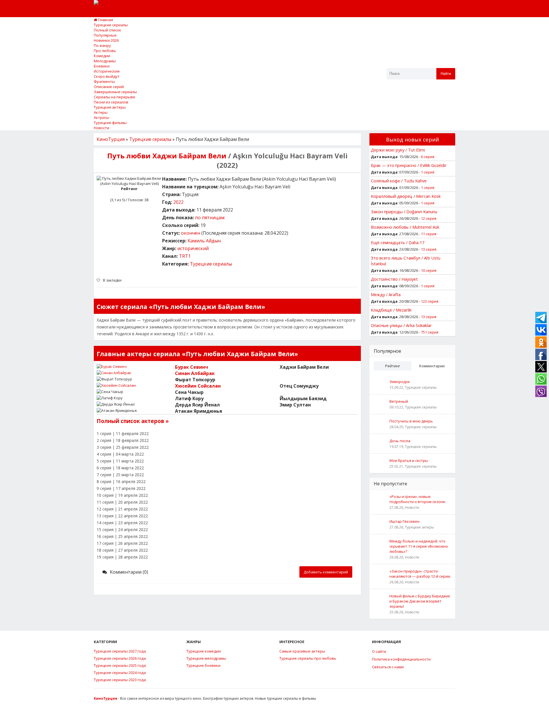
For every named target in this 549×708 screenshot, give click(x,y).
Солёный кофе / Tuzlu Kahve (399, 181)
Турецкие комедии (203, 651)
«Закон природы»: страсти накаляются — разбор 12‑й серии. (420, 574)
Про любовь (105, 50)
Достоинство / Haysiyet (394, 279)
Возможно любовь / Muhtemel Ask (405, 227)
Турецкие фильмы (110, 122)
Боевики (102, 66)
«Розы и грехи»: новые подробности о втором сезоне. (417, 499)
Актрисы (101, 117)
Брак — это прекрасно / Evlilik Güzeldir (409, 165)
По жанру (102, 45)
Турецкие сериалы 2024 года (120, 672)
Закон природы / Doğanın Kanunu (404, 211)
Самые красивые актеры (302, 651)
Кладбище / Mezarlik (391, 310)
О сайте (379, 651)
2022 (178, 202)
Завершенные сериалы (115, 91)
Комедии (102, 55)
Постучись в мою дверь (411, 421)
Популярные (105, 35)
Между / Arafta (386, 294)
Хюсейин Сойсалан (198, 386)
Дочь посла (399, 440)
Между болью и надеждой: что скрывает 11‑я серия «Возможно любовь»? (418, 546)
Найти (446, 73)
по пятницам (209, 217)
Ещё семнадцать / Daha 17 (397, 242)
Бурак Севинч (191, 367)
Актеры (101, 112)
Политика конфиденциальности (401, 659)
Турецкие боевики (203, 665)
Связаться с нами (388, 666)
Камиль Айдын (204, 241)
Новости (101, 127)
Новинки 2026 (106, 40)
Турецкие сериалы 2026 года (120, 658)
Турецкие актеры (110, 107)
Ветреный (398, 401)
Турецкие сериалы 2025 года (120, 665)
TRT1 (185, 256)
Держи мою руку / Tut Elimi (398, 150)
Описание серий (109, 86)
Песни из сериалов (111, 102)
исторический (193, 248)
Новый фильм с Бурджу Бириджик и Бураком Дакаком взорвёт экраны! (419, 601)
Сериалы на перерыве (114, 96)
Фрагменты (104, 81)
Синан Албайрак (195, 373)
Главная (105, 19)
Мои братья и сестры (408, 460)
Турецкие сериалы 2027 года (120, 651)
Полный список (107, 30)
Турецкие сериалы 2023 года (120, 679)
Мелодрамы (105, 60)
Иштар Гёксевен (404, 521)
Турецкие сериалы (111, 24)
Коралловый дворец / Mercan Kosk (406, 196)
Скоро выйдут (107, 76)
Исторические (107, 71)
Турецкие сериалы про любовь (307, 658)
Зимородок (399, 381)
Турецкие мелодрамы (206, 658)
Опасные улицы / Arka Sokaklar (401, 325)
